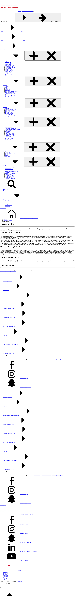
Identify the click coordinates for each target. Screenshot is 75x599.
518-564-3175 (44, 359)
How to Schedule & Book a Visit (9, 317)
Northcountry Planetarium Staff (8, 353)
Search (2, 21)
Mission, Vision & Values (10, 173)
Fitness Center (7, 155)
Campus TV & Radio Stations (10, 134)
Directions (5, 335)
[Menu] (33, 11)
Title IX (4, 577)
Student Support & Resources (10, 138)
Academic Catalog (8, 69)
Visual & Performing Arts (10, 133)
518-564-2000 (19, 581)
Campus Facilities (8, 177)
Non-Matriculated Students (10, 92)
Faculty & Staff (8, 204)
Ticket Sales (7, 156)
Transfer (6, 87)
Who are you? (5, 199)
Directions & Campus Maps (10, 178)
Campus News (8, 168)
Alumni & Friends (8, 205)
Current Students (8, 200)
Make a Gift (5, 190)
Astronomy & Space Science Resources (10, 344)
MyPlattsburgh (5, 189)
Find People (5, 574)
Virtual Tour (7, 131)
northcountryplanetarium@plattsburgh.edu (8, 271)
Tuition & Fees (8, 108)
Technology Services (9, 75)
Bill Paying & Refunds (9, 112)
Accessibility (5, 576)
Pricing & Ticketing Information (9, 326)
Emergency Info (6, 573)
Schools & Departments (9, 65)
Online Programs (8, 62)
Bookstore (5, 579)
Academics (5, 219)
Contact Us (5, 585)
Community (7, 206)
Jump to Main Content (11, 0)
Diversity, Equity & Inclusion (10, 135)
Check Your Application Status (11, 95)
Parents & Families (8, 201)
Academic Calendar (8, 70)
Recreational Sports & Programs (11, 153)
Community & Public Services (8, 308)
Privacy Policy (5, 584)
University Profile (8, 174)
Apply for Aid (7, 111)
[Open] (42, 56)
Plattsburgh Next (8, 172)
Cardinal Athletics (8, 152)
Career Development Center (10, 67)
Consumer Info (5, 575)
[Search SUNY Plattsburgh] (11, 187)
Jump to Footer (18, 0)
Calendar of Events (8, 127)
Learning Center (8, 73)
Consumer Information (9, 175)
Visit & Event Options (9, 97)
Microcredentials (8, 64)
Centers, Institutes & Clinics (10, 170)
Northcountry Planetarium (7, 220)
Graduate (7, 88)
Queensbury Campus (9, 66)
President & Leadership (9, 166)
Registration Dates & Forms (10, 93)
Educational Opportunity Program (11, 91)
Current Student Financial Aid (10, 115)
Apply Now (7, 94)
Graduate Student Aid (9, 114)
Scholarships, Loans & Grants (10, 109)
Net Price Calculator (9, 113)
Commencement (8, 140)
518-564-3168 (37, 359)
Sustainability (7, 141)
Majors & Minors (8, 61)
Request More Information (10, 96)
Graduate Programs (8, 63)
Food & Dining (8, 130)
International (7, 89)
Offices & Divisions (9, 169)
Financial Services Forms (9, 116)
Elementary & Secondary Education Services (11, 299)
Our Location (7, 132)
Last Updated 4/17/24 (4, 588)
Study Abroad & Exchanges (10, 74)
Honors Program (8, 68)
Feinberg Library (8, 72)
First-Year (7, 86)
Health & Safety (8, 136)
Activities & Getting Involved (10, 128)
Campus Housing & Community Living (12, 129)
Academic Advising (8, 71)
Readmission (7, 90)
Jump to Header (3, 0)
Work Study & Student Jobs (10, 110)
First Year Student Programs (10, 139)
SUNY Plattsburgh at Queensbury (11, 171)
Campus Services (6, 290)
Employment (5, 572)
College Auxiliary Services (10, 176)
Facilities (6, 154)
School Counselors (8, 202)
